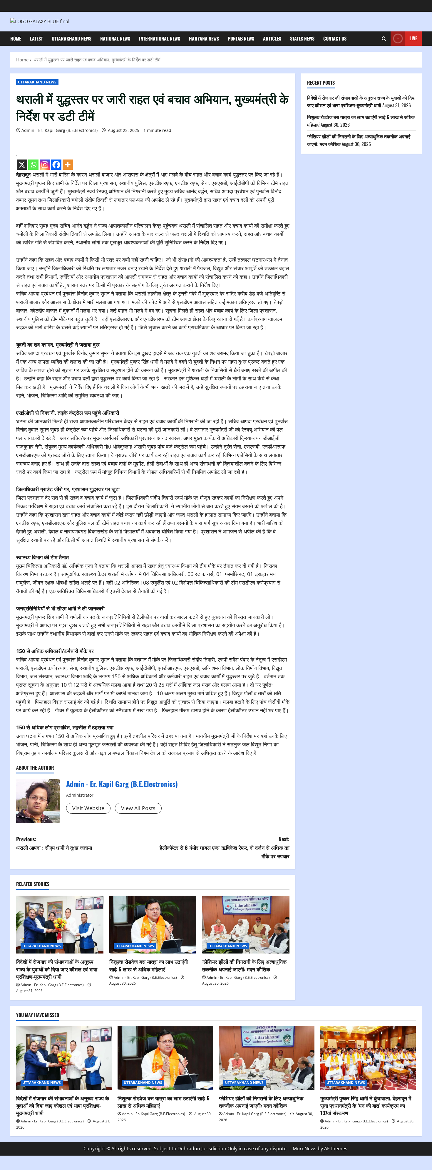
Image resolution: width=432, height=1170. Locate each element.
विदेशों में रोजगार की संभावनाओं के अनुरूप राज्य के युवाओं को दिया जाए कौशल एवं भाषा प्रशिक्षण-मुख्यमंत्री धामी (56, 969)
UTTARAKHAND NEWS (71, 38)
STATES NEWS (302, 38)
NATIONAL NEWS (115, 38)
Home (15, 38)
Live (413, 38)
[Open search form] (384, 38)
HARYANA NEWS (204, 38)
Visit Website (88, 808)
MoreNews (305, 1148)
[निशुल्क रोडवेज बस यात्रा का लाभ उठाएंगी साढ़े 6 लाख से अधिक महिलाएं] (153, 925)
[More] (68, 165)
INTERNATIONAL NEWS (159, 38)
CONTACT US (334, 38)
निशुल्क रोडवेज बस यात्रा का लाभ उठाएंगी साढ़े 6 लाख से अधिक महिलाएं (148, 965)
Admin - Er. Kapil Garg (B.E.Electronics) (59, 130)
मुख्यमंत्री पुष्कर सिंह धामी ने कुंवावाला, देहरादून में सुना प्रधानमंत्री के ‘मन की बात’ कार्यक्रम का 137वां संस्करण (365, 1105)
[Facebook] (56, 165)
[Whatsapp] (33, 165)
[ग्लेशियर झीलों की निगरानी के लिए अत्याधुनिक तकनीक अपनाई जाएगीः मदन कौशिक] (245, 925)
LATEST (36, 38)
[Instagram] (45, 165)
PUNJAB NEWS (241, 38)
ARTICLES (272, 38)
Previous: (54, 843)
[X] (22, 165)
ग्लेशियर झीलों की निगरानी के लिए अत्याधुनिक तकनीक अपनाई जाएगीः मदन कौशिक (244, 965)
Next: (224, 847)
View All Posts (138, 808)
